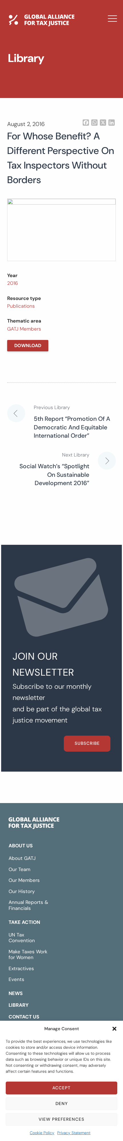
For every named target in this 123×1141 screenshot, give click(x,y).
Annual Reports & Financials (28, 905)
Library (28, 81)
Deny (61, 1103)
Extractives (21, 968)
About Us (21, 845)
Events (16, 979)
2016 (12, 283)
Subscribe (87, 743)
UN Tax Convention (22, 938)
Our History (22, 891)
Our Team (19, 869)
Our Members (24, 880)
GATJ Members (24, 329)
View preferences (61, 1119)
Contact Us (35, 97)
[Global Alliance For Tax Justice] (34, 824)
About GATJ (22, 858)
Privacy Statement (73, 1132)
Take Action (24, 922)
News (26, 64)
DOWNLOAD (27, 346)
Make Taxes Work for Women (28, 954)
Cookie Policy (42, 1132)
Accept (61, 1088)
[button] (114, 1029)
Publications (21, 306)
